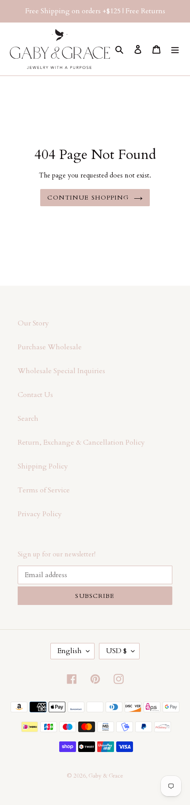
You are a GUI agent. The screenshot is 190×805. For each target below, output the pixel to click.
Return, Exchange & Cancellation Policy (81, 442)
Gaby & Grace (105, 776)
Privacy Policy (40, 514)
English (69, 651)
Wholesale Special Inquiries (61, 371)
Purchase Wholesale (50, 347)
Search (28, 418)
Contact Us (35, 395)
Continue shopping (88, 197)
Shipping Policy (43, 466)
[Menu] (175, 49)
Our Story (33, 323)
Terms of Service (44, 490)
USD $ (116, 651)
